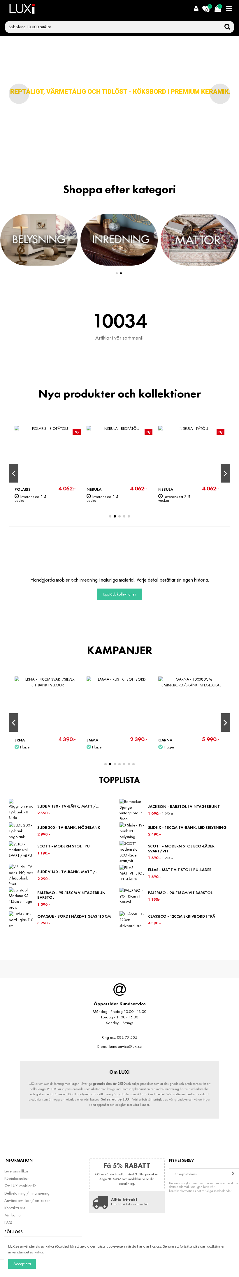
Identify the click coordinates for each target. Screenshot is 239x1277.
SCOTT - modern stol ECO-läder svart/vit (181, 848)
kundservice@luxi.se (125, 1046)
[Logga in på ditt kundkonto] (196, 9)
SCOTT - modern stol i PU (63, 846)
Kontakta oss (14, 1207)
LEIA (18, 740)
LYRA (162, 489)
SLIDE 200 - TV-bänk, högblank (68, 827)
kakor (38, 1252)
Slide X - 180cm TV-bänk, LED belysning (187, 827)
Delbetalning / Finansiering (27, 1193)
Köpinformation (16, 1178)
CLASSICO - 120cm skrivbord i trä (181, 916)
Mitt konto (12, 1215)
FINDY (92, 740)
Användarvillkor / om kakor (27, 1200)
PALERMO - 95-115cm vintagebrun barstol (71, 895)
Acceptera (22, 1263)
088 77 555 (127, 1037)
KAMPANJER (119, 650)
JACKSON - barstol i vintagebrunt (184, 806)
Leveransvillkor (16, 1171)
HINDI (163, 740)
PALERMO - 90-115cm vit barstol (180, 892)
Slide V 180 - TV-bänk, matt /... (68, 806)
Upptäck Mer (127, 118)
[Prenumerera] (233, 1174)
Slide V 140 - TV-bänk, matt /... (67, 871)
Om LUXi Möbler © (20, 1185)
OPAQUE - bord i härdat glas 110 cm (74, 916)
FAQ (8, 1222)
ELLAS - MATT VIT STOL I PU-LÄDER (180, 869)
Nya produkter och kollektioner (119, 393)
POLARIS (22, 489)
